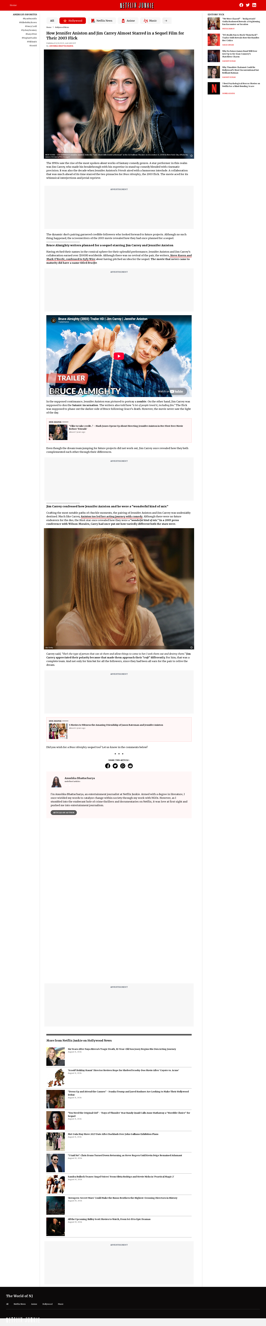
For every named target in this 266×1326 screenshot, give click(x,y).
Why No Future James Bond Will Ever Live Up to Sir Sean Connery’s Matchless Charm (239, 54)
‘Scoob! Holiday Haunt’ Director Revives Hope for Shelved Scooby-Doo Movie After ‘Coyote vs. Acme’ (123, 993)
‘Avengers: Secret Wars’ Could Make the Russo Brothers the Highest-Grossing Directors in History (122, 1120)
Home (13, 5)
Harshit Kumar (229, 61)
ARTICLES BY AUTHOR (63, 812)
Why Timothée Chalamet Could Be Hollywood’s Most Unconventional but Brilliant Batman (240, 70)
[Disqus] (119, 864)
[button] (192, 156)
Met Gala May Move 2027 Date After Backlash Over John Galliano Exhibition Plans (113, 1057)
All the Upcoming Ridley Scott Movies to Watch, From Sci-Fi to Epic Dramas (109, 1142)
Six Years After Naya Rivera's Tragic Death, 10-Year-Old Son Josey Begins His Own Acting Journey (122, 972)
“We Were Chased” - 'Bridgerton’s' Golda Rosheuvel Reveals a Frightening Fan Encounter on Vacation (241, 21)
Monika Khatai (228, 93)
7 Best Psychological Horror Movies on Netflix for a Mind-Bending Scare (241, 84)
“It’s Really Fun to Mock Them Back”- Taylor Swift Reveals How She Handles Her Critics (240, 38)
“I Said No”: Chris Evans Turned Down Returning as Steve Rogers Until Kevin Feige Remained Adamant (125, 1078)
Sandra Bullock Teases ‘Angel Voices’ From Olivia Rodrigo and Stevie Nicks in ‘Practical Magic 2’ (121, 1099)
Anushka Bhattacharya (61, 46)
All (52, 20)
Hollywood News (62, 27)
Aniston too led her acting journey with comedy (112, 516)
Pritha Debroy (228, 29)
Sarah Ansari (228, 45)
